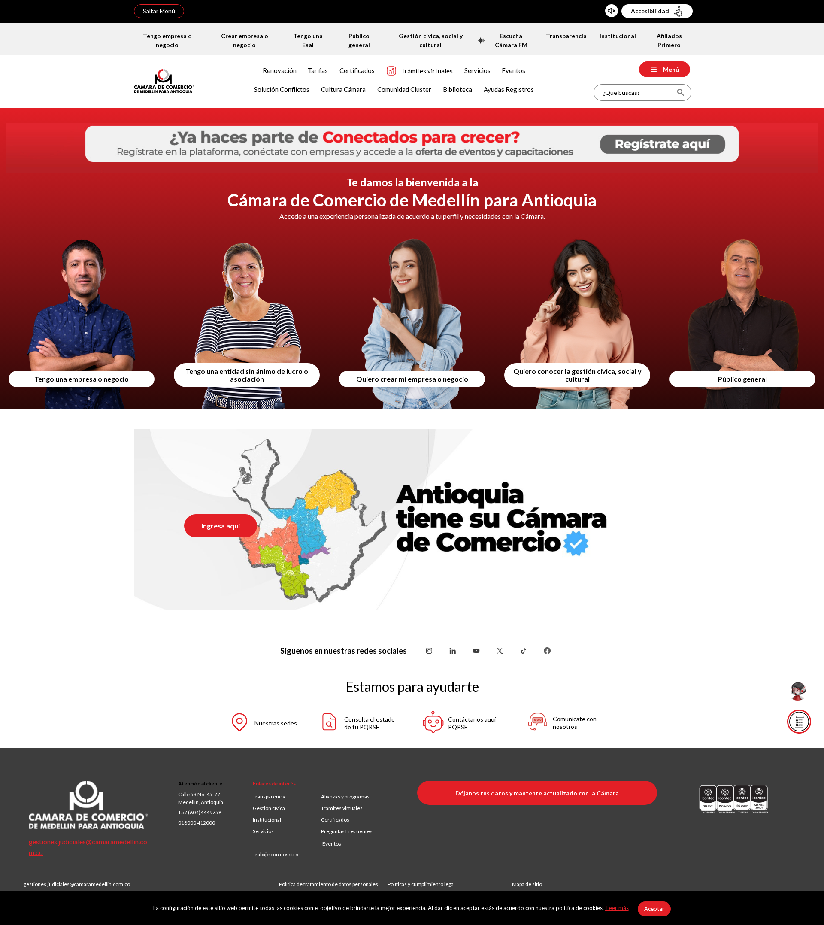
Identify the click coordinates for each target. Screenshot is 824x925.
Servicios (263, 831)
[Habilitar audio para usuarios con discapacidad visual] (611, 10)
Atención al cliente (200, 783)
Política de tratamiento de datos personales (333, 884)
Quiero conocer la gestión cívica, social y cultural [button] (577, 375)
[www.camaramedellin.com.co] (164, 80)
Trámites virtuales (342, 808)
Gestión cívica (269, 808)
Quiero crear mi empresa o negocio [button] (412, 379)
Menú (671, 69)
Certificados (335, 819)
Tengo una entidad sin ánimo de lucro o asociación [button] (246, 375)
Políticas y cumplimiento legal (421, 884)
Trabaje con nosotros (277, 854)
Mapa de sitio (527, 884)
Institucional (267, 819)
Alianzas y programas (345, 796)
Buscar (680, 92)
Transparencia (269, 796)
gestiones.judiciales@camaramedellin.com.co (77, 884)
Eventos (331, 843)
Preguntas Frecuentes (347, 831)
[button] (256, 723)
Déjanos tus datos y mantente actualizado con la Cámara (537, 793)
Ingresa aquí (220, 526)
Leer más (617, 907)
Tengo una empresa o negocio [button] (81, 379)
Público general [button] (742, 379)
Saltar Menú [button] (159, 11)
